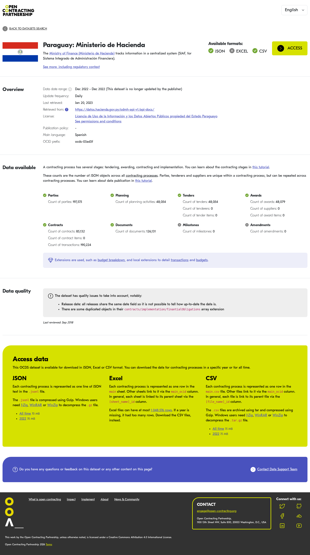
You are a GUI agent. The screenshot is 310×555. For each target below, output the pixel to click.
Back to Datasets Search (28, 28)
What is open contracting (45, 499)
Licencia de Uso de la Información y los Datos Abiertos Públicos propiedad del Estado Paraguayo (146, 116)
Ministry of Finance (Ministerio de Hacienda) (82, 53)
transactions (180, 260)
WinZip (52, 405)
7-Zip (24, 405)
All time (25, 413)
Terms (49, 544)
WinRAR (36, 405)
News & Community (126, 499)
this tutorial (260, 167)
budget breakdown (111, 260)
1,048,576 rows (161, 410)
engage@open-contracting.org (216, 511)
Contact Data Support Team (277, 469)
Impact (71, 499)
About (104, 499)
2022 (22, 419)
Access (294, 48)
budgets (202, 260)
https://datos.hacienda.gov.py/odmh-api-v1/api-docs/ (114, 109)
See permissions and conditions (98, 121)
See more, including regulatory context (71, 67)
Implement (88, 499)
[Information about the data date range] (70, 89)
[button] (66, 109)
